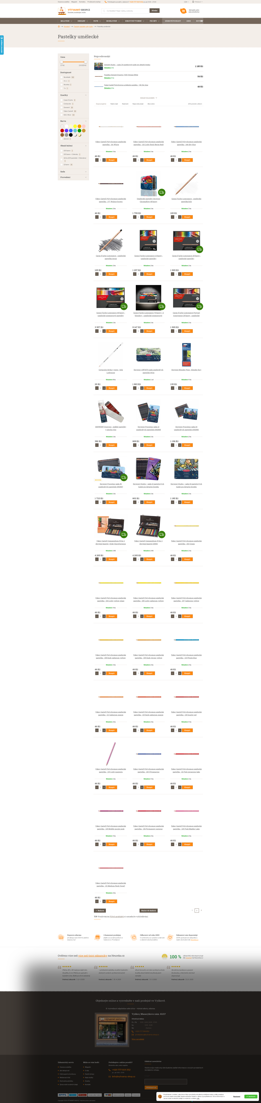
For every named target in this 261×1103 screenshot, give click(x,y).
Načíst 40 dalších (148, 910)
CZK (185, 2)
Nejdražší (125, 104)
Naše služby (89, 1077)
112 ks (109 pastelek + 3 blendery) (75, 159)
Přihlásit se (151, 1087)
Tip (66, 88)
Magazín (74, 2)
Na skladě (69, 77)
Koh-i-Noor (69, 115)
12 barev (68, 164)
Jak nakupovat (64, 1070)
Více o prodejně (138, 1039)
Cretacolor (68, 104)
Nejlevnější (114, 104)
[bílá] (66, 126)
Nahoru (101, 910)
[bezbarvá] (62, 126)
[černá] (71, 135)
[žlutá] (75, 126)
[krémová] (71, 126)
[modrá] (71, 130)
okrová (67, 139)
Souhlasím (251, 1096)
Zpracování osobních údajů (69, 1084)
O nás (87, 1070)
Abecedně (151, 104)
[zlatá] (79, 135)
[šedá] (66, 135)
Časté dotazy (89, 1074)
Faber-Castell (70, 111)
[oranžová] (79, 126)
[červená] (62, 130)
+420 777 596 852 (142, 1031)
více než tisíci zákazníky (92, 955)
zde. (198, 1098)
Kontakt (88, 1084)
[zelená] (79, 130)
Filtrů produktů (117, 916)
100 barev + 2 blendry (72, 154)
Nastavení (236, 1096)
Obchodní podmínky (66, 1081)
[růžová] (84, 126)
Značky (87, 1081)
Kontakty (82, 2)
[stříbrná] (75, 135)
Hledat (154, 10)
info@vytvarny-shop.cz (123, 1076)
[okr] (84, 130)
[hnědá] (62, 135)
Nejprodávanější (137, 104)
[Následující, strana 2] (197, 910)
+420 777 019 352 (121, 1070)
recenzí (189, 958)
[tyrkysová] (75, 130)
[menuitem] (66, 21)
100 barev (68, 150)
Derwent (68, 107)
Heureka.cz (194, 940)
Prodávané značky (93, 2)
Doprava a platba (63, 2)
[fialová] (66, 130)
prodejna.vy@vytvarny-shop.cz (147, 1035)
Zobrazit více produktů (147, 98)
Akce (66, 81)
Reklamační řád (65, 1077)
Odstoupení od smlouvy (68, 1074)
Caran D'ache (69, 100)
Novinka (67, 84)
